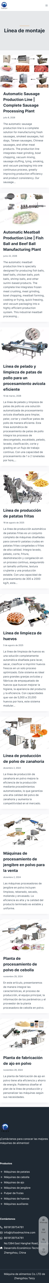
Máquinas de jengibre (17, 1187)
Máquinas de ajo (14, 1182)
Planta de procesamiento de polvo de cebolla (20, 964)
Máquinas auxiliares (16, 1204)
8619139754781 (14, 1227)
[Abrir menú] (46, 5)
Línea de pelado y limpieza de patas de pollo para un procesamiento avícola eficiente (24, 378)
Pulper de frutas (14, 1193)
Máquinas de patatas (17, 1171)
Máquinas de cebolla (16, 1177)
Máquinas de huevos (16, 1198)
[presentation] (24, 71)
